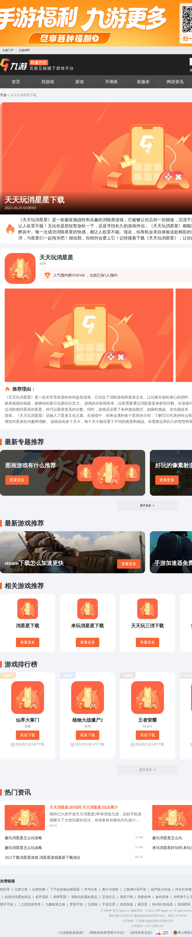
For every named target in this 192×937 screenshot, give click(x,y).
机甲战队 (42, 897)
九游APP (24, 50)
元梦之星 (21, 889)
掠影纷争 (144, 897)
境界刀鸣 (126, 897)
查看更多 (17, 480)
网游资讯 (175, 81)
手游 (3, 95)
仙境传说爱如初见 (18, 897)
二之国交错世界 (29, 904)
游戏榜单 (184, 904)
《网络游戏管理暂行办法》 (106, 932)
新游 (79, 81)
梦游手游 (76, 904)
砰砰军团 (59, 897)
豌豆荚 (143, 904)
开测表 (111, 81)
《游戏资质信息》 (141, 932)
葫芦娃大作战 (160, 889)
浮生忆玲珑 (183, 889)
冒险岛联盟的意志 (84, 897)
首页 (16, 81)
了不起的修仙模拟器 (65, 889)
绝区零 (5, 889)
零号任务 (90, 889)
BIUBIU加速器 (162, 904)
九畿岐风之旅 (55, 904)
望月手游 (6, 904)
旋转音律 (162, 897)
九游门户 (8, 50)
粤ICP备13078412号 (121, 915)
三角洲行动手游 (134, 889)
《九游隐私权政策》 (71, 932)
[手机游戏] (37, 65)
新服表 (143, 81)
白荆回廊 (38, 889)
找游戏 (47, 81)
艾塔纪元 (108, 897)
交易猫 (92, 904)
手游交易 (108, 904)
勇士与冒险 (110, 889)
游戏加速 (126, 904)
